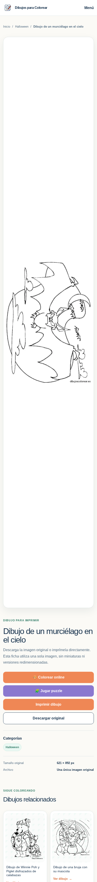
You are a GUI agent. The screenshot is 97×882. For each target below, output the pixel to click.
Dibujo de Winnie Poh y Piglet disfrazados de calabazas (22, 871)
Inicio (6, 26)
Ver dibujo (62, 878)
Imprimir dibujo (48, 704)
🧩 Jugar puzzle (48, 691)
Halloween (21, 26)
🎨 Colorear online (49, 677)
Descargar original (48, 718)
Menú (89, 8)
